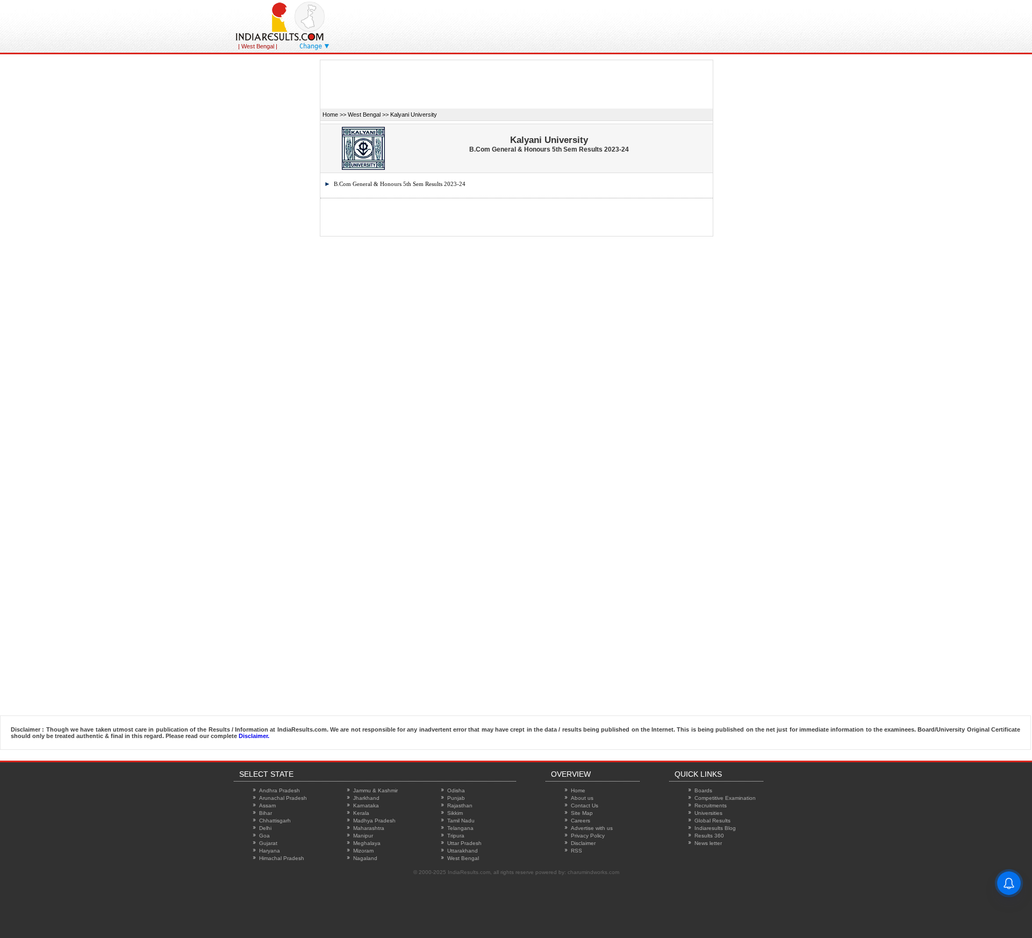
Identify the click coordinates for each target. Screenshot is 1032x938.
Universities (708, 813)
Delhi (265, 828)
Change (310, 46)
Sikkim (455, 813)
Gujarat (268, 843)
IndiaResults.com (469, 872)
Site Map (582, 813)
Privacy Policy (588, 836)
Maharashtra (368, 828)
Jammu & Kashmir (375, 790)
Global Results (712, 821)
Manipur (363, 836)
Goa (264, 836)
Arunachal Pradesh (283, 798)
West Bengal (463, 858)
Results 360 (709, 836)
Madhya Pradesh (374, 821)
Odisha (456, 790)
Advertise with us (592, 828)
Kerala (361, 813)
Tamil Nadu (461, 821)
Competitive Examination (725, 798)
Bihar (265, 813)
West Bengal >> (368, 114)
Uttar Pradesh (464, 843)
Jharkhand (366, 798)
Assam (267, 805)
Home (578, 790)
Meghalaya (367, 843)
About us (582, 798)
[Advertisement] (617, 24)
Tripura (455, 836)
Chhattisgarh (275, 821)
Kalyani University (413, 114)
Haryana (269, 851)
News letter (708, 843)
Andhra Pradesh (279, 790)
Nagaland (365, 858)
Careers (580, 821)
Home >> (334, 114)
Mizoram (363, 851)
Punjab (456, 798)
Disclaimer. (254, 736)
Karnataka (366, 805)
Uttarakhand (462, 851)
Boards (703, 790)
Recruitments (710, 805)
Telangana (460, 828)
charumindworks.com (593, 872)
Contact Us (584, 805)
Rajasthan (459, 805)
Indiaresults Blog (715, 828)
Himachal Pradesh (281, 858)
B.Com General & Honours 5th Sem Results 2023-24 (399, 184)
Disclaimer (583, 843)
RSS (576, 851)
